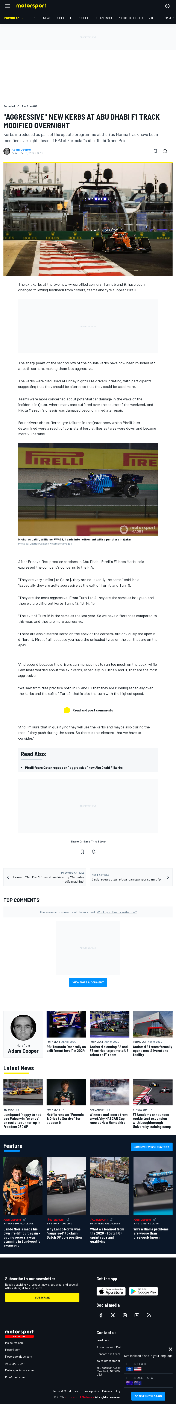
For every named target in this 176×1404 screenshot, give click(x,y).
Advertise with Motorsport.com (117, 1347)
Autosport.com (15, 1363)
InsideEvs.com (14, 1342)
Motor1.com (12, 1349)
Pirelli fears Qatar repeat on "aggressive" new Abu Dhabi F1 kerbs (74, 767)
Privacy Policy (111, 1391)
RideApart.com (15, 1377)
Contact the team (108, 1354)
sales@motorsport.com (112, 1361)
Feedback (103, 1340)
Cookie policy (90, 1391)
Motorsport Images (61, 543)
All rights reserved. (108, 1397)
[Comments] (166, 151)
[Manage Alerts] (93, 851)
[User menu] (167, 6)
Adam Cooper (21, 149)
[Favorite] (155, 151)
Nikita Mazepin (30, 410)
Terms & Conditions (65, 1391)
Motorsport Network (79, 1397)
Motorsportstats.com (19, 1370)
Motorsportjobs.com (18, 1356)
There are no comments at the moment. (88, 912)
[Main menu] (7, 6)
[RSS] (149, 1315)
